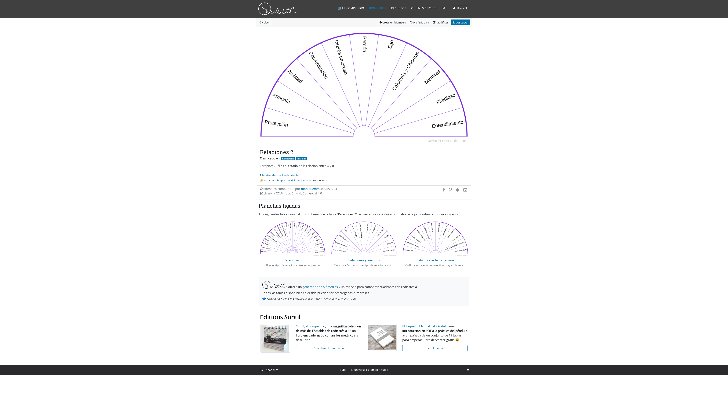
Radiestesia (288, 158)
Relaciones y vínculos (364, 260)
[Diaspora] (457, 189)
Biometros (377, 8)
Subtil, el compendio (310, 326)
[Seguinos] (468, 370)
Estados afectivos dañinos (435, 260)
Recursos (398, 8)
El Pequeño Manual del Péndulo (425, 326)
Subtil (343, 370)
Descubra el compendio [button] (329, 348)
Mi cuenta (461, 7)
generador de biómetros (320, 287)
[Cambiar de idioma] (445, 8)
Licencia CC (292, 193)
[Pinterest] (450, 189)
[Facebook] (443, 189)
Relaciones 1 (293, 260)
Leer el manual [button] (434, 348)
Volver (265, 22)
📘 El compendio (351, 8)
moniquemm (310, 189)
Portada (268, 180)
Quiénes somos (423, 8)
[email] (465, 189)
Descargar (462, 22)
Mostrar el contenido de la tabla (280, 175)
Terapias (301, 158)
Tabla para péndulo (285, 180)
